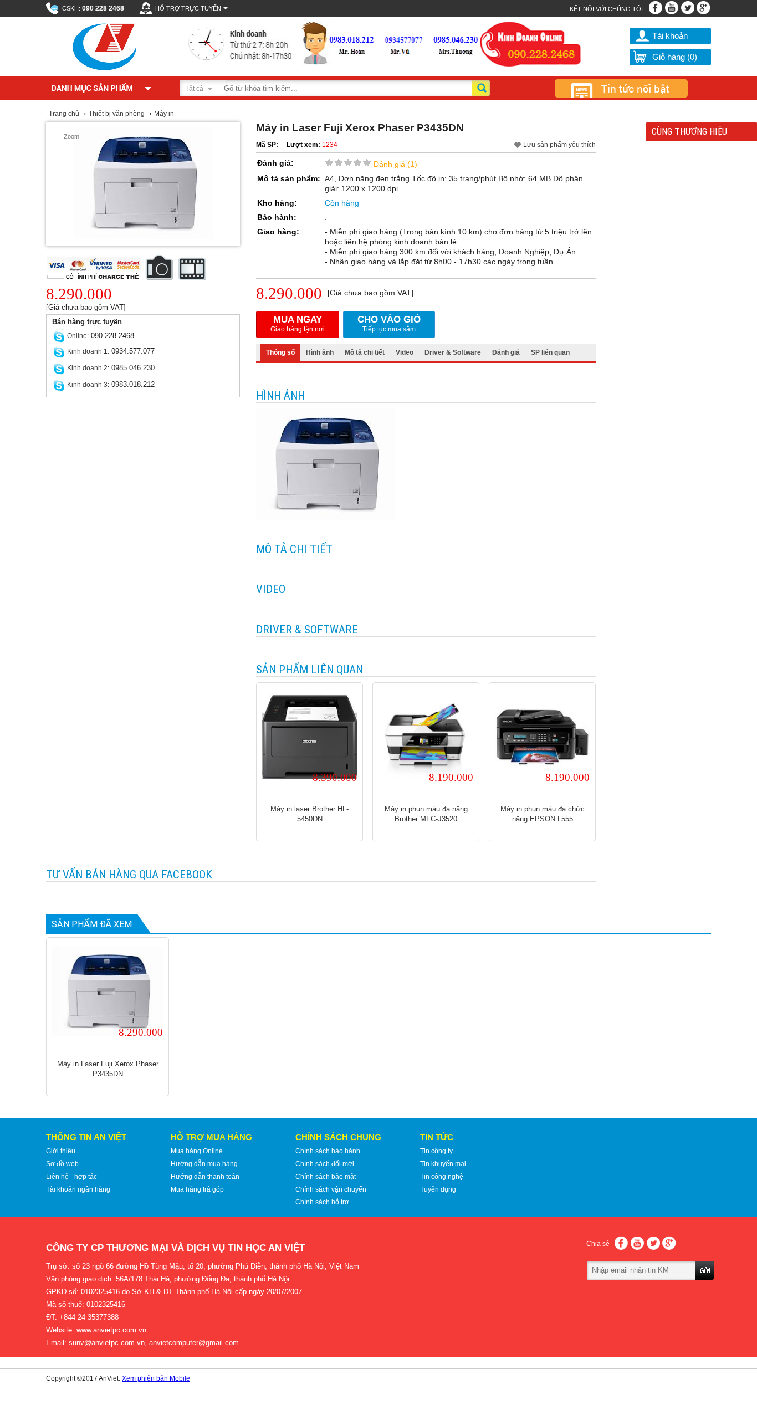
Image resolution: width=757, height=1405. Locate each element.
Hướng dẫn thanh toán (205, 1177)
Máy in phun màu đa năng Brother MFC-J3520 (426, 814)
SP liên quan (550, 352)
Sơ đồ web (62, 1164)
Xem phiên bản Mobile (156, 1378)
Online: (78, 336)
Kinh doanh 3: (88, 385)
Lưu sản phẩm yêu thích (559, 145)
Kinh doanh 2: (88, 368)
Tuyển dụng (438, 1189)
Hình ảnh (320, 352)
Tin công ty (436, 1151)
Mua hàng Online (197, 1151)
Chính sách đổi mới (324, 1164)
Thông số (280, 352)
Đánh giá (506, 352)
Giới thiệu (60, 1151)
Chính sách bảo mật (325, 1177)
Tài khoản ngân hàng (78, 1189)
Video (404, 352)
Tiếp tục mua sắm (389, 323)
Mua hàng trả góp (197, 1189)
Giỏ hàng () (674, 57)
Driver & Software (452, 352)
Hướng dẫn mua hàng (204, 1164)
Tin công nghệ (441, 1177)
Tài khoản (670, 35)
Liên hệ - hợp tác (71, 1177)
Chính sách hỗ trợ (322, 1202)
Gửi (705, 1285)
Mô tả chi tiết (365, 352)
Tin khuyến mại (443, 1164)
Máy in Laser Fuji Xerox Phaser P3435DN (107, 1069)
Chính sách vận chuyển (330, 1189)
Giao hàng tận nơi (297, 323)
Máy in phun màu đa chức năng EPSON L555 (542, 814)
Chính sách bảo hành (327, 1151)
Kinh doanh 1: (88, 351)
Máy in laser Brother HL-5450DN (309, 814)
